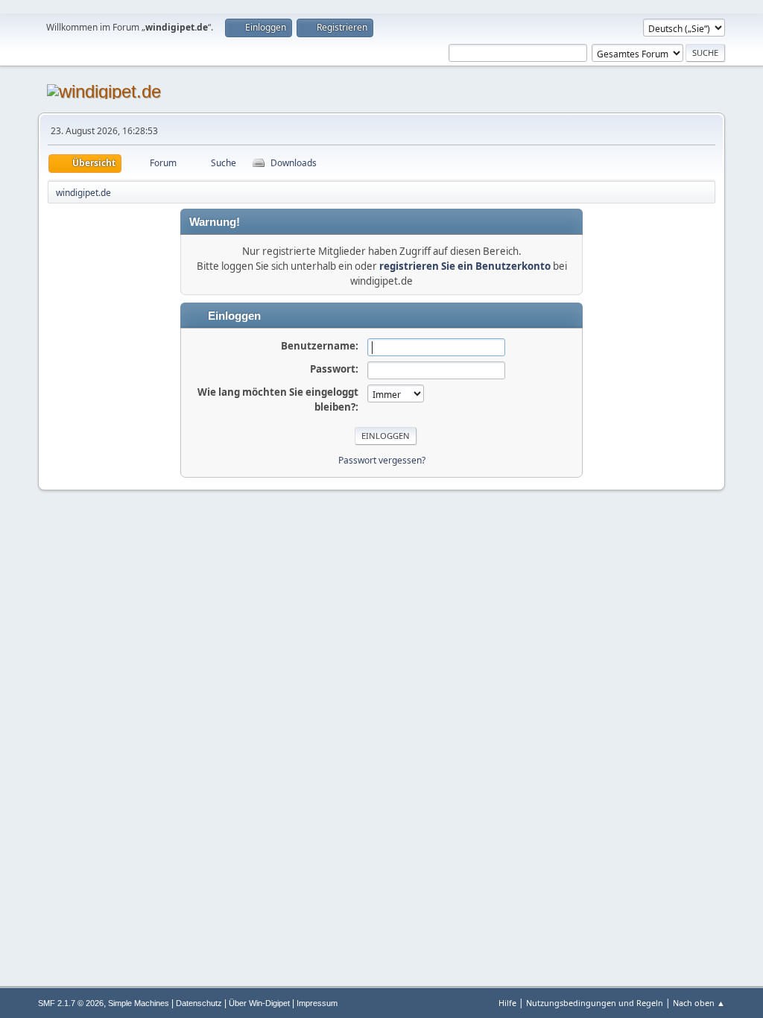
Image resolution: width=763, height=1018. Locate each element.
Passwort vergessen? (381, 460)
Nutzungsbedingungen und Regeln (594, 1002)
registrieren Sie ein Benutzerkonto (465, 266)
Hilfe (507, 1002)
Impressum (317, 1003)
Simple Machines (138, 1003)
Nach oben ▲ (699, 1002)
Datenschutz (199, 1003)
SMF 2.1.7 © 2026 (71, 1003)
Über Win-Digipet (259, 1003)
